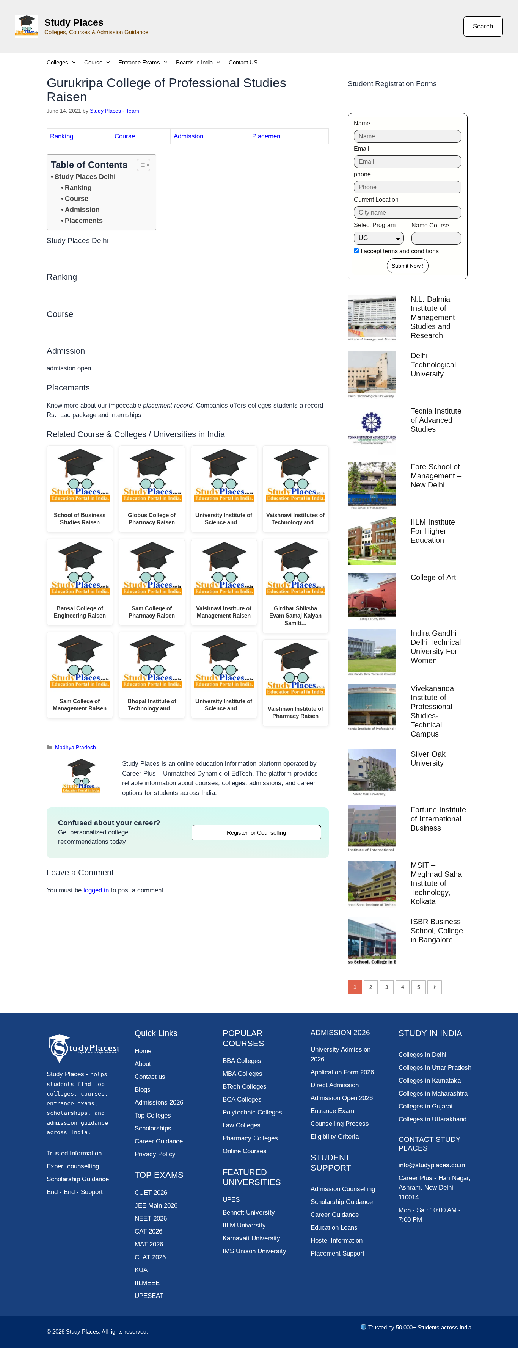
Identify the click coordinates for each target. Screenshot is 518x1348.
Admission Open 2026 (342, 1098)
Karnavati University (251, 1238)
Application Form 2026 (342, 1072)
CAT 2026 (148, 1231)
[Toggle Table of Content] (139, 164)
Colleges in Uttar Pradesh (435, 1067)
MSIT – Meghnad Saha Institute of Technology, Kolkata (436, 883)
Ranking (61, 136)
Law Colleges (242, 1125)
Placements (84, 220)
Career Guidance (335, 1214)
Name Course (430, 225)
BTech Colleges (245, 1086)
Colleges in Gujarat (426, 1106)
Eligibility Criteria (335, 1136)
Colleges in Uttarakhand (432, 1119)
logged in (96, 890)
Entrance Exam (332, 1110)
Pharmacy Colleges (250, 1138)
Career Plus (415, 1178)
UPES (231, 1199)
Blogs (143, 1089)
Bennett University (249, 1212)
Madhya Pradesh (75, 747)
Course (93, 62)
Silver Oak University (428, 758)
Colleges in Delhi (422, 1054)
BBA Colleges (242, 1060)
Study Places (74, 22)
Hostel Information (337, 1240)
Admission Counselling (343, 1189)
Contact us (150, 1076)
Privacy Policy (155, 1154)
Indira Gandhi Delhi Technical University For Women (436, 647)
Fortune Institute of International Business (438, 819)
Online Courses (245, 1151)
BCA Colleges (242, 1099)
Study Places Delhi (85, 176)
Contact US (243, 62)
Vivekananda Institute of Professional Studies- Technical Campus (432, 711)
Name (362, 123)
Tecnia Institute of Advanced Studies (436, 420)
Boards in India (194, 62)
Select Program (375, 225)
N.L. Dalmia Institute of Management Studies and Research (433, 317)
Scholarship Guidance (342, 1201)
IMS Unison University (254, 1251)
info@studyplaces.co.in (432, 1165)
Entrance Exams (139, 62)
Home (143, 1051)
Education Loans (334, 1227)
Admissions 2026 (159, 1102)
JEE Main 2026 (156, 1205)
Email (361, 149)
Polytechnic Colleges (252, 1112)
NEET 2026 (151, 1218)
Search (483, 26)
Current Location (376, 199)
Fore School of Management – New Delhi (436, 475)
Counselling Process (340, 1123)
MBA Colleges (242, 1073)
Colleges (57, 62)
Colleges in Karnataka (430, 1080)
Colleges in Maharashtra (433, 1093)
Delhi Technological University (433, 364)
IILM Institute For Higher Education (433, 531)
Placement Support (337, 1253)
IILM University (244, 1225)
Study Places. (84, 1331)
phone (362, 174)
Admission (188, 136)
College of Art (433, 577)
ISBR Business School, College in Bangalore (437, 930)
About (143, 1063)
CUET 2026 (151, 1192)
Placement (267, 136)
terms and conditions (411, 251)
